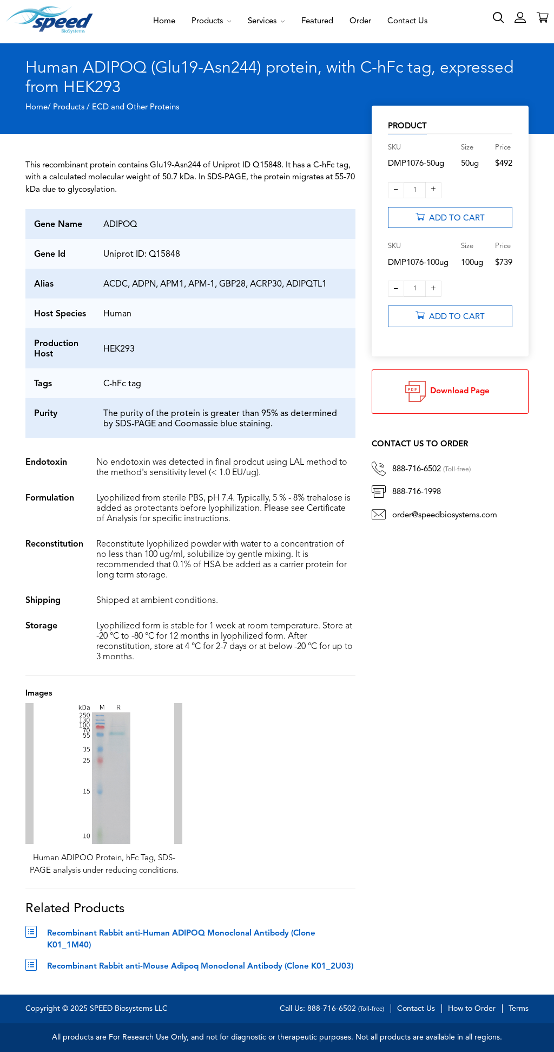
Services (263, 21)
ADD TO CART (455, 219)
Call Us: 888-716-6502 (332, 1008)
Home (164, 21)
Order (360, 21)
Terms (519, 1008)
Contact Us (407, 21)
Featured (317, 21)
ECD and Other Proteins (135, 107)
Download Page (458, 391)
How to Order (472, 1008)
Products (208, 21)
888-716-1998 (416, 492)
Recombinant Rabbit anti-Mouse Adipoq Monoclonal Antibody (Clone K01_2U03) (200, 967)
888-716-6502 (431, 469)
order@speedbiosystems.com (444, 515)
